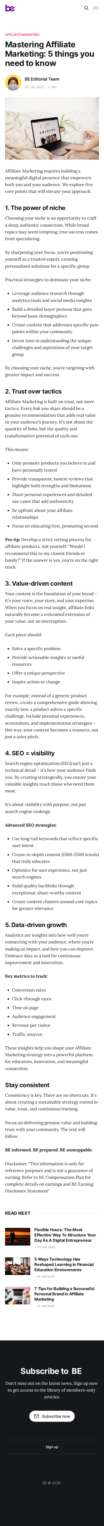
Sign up (52, 1447)
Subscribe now (56, 1416)
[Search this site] (86, 8)
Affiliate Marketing (22, 35)
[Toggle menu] (96, 8)
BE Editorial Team (42, 79)
